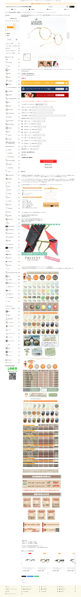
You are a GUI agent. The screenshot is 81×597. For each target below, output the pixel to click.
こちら (49, 3)
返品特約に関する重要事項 (27, 157)
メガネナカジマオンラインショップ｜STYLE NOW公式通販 (18, 6)
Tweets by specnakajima (10, 365)
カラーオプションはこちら (36, 398)
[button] (28, 36)
